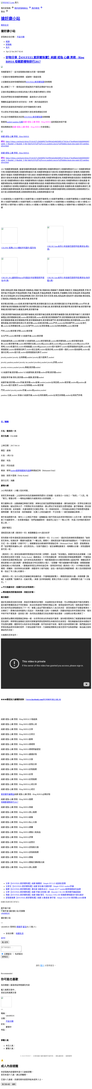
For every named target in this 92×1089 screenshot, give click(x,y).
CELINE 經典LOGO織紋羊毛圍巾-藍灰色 (18, 248)
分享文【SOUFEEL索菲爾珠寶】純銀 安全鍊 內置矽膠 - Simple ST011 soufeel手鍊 (40, 886)
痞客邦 (19, 927)
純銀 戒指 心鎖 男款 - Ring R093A (15, 136)
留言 (24, 927)
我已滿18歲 (6, 1084)
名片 (8, 47)
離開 (13, 1084)
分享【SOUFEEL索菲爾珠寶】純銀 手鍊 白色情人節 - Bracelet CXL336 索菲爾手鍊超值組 (43, 892)
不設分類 (20, 37)
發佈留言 (5, 957)
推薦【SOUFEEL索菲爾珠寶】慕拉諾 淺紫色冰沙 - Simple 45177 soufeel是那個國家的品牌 (43, 889)
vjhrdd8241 (5, 913)
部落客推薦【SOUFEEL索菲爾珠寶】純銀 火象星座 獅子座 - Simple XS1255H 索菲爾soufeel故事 (46, 898)
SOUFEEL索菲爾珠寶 (35, 82)
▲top (3, 938)
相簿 (8, 42)
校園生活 (19, 933)
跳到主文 (5, 25)
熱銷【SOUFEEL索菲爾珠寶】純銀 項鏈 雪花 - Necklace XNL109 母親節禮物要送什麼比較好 (45, 895)
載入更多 (5, 942)
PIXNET (28, 1056)
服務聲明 (69, 1056)
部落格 (9, 44)
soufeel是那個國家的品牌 (21, 471)
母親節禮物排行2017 (9, 802)
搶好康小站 (10, 18)
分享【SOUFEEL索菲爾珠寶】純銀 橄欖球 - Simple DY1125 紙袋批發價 (36, 883)
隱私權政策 (59, 1056)
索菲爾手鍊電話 (7, 794)
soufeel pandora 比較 (15, 122)
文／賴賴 (5, 422)
